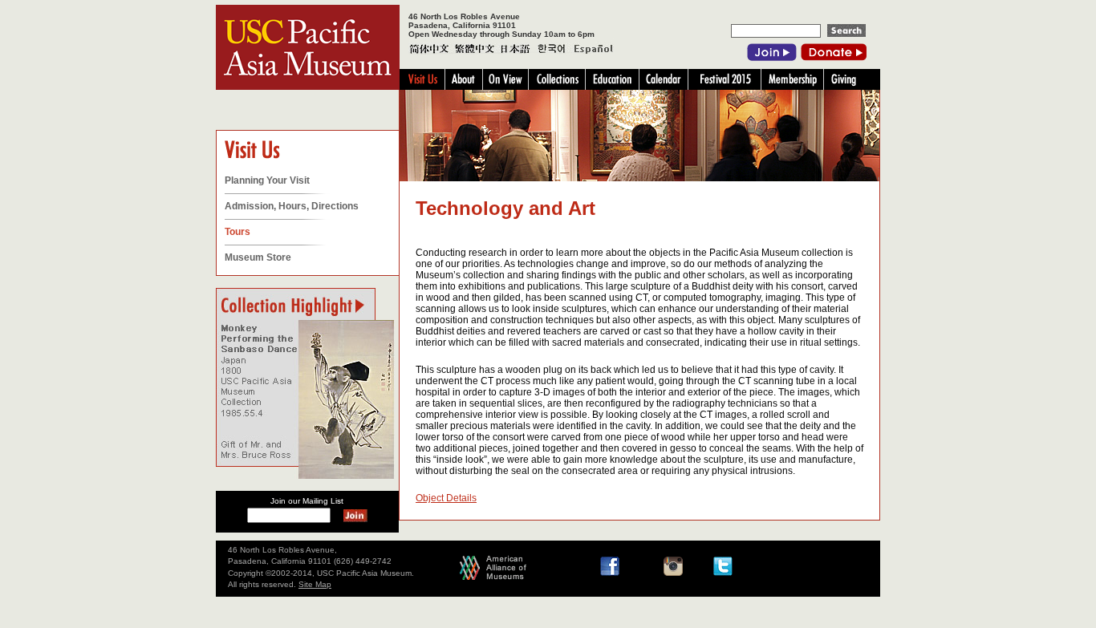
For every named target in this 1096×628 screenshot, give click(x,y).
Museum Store (258, 257)
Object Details (446, 498)
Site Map (314, 584)
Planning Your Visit (267, 180)
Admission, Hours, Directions (292, 206)
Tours (237, 231)
